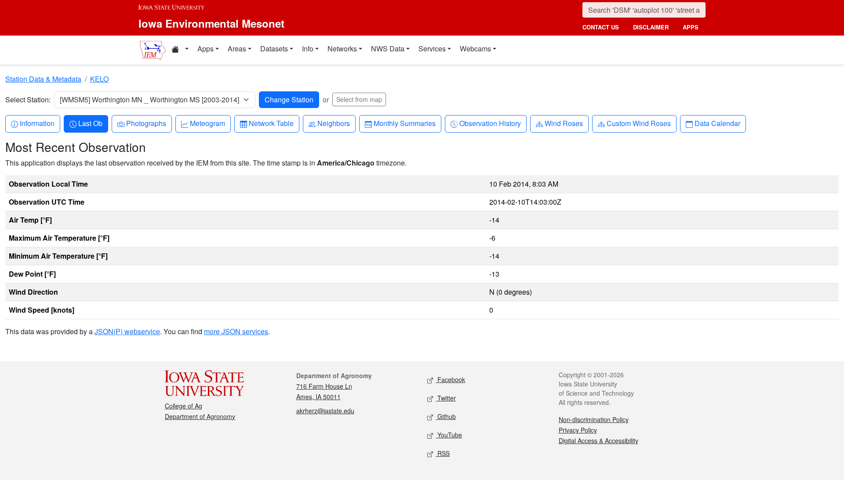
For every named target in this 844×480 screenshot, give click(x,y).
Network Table (271, 123)
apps (690, 27)
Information (37, 123)
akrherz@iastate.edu (325, 410)
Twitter (446, 397)
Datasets (274, 48)
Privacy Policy (578, 430)
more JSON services (236, 331)
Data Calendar (717, 123)
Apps (205, 48)
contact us (600, 27)
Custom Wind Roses (638, 123)
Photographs (146, 123)
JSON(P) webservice (127, 331)
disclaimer (651, 27)
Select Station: (28, 99)
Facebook (450, 379)
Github (446, 416)
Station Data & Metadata (43, 79)
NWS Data (387, 48)
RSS (443, 453)
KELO (99, 79)
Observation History (490, 123)
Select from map (359, 99)
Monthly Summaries (404, 123)
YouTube (449, 434)
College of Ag (183, 405)
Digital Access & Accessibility (598, 440)
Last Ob (90, 123)
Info (307, 48)
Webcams (475, 48)
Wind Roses (563, 123)
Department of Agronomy (200, 416)
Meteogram (207, 123)
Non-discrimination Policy (594, 419)
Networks (342, 48)
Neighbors (333, 123)
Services (432, 48)
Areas (237, 48)
